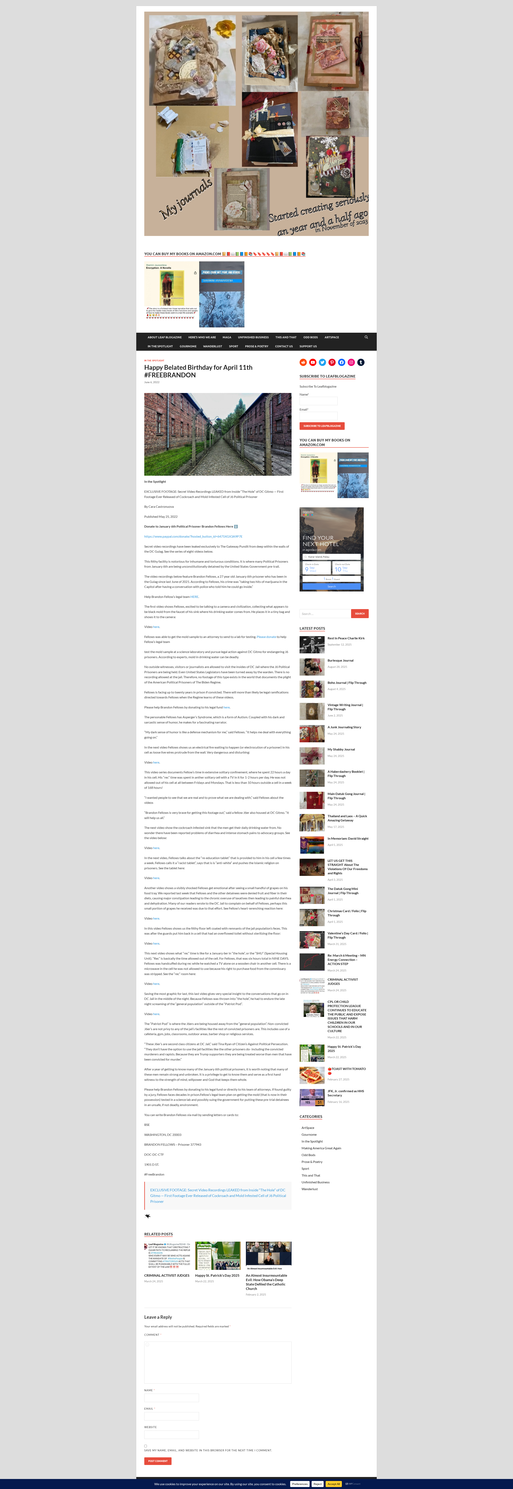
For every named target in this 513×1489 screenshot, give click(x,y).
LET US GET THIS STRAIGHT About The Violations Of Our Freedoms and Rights (348, 867)
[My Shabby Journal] (312, 750)
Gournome (188, 346)
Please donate (266, 637)
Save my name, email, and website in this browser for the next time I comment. (208, 1450)
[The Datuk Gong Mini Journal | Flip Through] (312, 889)
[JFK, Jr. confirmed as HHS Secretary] (312, 1091)
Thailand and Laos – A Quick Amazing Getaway (347, 818)
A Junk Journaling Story (344, 727)
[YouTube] (312, 362)
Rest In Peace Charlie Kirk (346, 638)
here (156, 627)
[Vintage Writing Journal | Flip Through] (312, 705)
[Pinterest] (332, 362)
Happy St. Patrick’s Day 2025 (217, 1275)
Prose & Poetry (256, 346)
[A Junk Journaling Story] (312, 727)
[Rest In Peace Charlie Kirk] (312, 638)
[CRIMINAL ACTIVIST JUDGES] (167, 1271)
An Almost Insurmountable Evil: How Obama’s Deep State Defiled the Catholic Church (266, 1282)
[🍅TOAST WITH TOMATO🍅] (312, 1069)
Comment (153, 1334)
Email (149, 1408)
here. (157, 918)
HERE (194, 596)
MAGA (227, 337)
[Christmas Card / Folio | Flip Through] (312, 911)
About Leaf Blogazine (165, 337)
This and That (286, 337)
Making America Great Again (321, 1148)
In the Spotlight (160, 346)
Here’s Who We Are (202, 337)
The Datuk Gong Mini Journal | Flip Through (343, 891)
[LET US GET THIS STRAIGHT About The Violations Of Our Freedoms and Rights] (312, 861)
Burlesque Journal (340, 660)
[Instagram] (351, 362)
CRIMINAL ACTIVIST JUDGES (166, 1275)
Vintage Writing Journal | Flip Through (345, 707)
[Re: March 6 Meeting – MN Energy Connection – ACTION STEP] (312, 956)
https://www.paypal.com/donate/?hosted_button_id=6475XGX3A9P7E (193, 536)
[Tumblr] (361, 362)
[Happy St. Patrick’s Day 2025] (218, 1271)
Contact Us (284, 346)
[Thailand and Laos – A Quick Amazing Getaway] (312, 816)
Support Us (308, 346)
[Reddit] (303, 362)
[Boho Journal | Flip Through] (312, 683)
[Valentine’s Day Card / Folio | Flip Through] (312, 933)
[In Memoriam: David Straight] (312, 839)
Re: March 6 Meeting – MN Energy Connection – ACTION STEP (347, 959)
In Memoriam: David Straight (348, 838)
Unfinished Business (253, 337)
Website (150, 1427)
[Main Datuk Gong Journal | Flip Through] (312, 794)
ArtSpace (332, 337)
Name (149, 1390)
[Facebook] (341, 362)
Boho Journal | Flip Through (347, 682)
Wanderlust (212, 346)
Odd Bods (310, 337)
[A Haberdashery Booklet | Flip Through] (312, 772)
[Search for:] (334, 613)
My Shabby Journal (341, 749)
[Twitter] (322, 362)
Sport (233, 346)
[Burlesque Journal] (312, 661)
